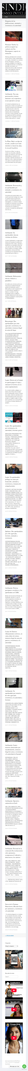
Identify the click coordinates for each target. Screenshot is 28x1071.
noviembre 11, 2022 (9, 121)
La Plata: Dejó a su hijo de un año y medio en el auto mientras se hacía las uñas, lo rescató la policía (13, 144)
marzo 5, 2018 (8, 828)
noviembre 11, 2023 (9, 73)
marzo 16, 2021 (8, 360)
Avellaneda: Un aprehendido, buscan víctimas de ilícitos (11, 235)
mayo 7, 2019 (8, 670)
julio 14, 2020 (8, 567)
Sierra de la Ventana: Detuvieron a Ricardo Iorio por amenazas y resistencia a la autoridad (13, 907)
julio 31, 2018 (8, 725)
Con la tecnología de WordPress (12, 1061)
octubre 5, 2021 (8, 165)
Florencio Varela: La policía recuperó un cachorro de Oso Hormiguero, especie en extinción (12, 49)
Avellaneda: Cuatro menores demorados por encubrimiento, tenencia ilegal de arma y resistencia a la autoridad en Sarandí (14, 749)
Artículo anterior (9, 935)
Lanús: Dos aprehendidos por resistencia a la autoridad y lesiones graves (13, 428)
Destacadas (15, 212)
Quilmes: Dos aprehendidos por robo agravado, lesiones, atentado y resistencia (14, 534)
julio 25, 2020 (8, 511)
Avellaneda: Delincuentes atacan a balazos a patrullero (13, 278)
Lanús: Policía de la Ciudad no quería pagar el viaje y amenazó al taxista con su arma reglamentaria (14, 383)
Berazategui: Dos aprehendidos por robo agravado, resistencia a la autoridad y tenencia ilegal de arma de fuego (13, 325)
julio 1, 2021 (7, 301)
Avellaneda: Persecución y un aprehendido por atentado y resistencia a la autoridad (13, 188)
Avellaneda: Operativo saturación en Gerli (12, 802)
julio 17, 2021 (8, 256)
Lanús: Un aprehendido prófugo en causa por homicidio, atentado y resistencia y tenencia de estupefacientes (13, 481)
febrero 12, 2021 (8, 405)
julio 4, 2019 (7, 611)
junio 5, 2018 (8, 780)
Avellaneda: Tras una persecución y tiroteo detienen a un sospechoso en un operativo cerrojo (13, 97)
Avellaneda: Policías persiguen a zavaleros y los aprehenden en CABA (13, 590)
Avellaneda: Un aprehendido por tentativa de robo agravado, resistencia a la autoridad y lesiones (13, 695)
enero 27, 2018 (8, 884)
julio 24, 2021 (8, 212)
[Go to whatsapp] (24, 1066)
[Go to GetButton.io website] (24, 1069)
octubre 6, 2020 (8, 457)
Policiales (17, 73)
